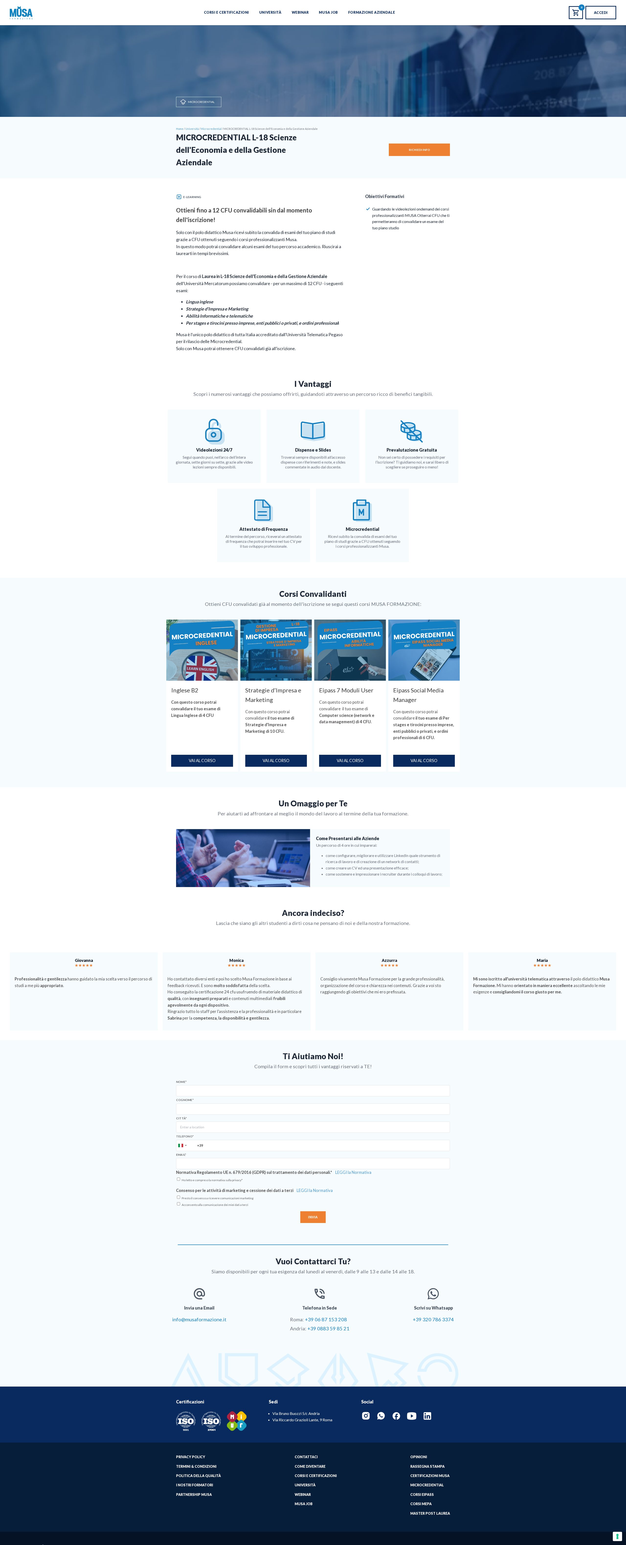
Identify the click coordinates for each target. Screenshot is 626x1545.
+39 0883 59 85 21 (328, 1328)
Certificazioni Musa (429, 1476)
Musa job (304, 1504)
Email (181, 1154)
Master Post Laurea (430, 1513)
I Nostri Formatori (194, 1485)
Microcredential (201, 102)
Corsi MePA (421, 1504)
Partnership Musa (194, 1494)
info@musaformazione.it (199, 1319)
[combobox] (182, 1145)
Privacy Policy (190, 1457)
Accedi (601, 13)
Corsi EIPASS (422, 1494)
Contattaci (306, 1457)
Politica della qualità (198, 1476)
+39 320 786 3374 (433, 1319)
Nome (181, 1082)
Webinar (300, 12)
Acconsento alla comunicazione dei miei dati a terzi (215, 1205)
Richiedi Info (419, 150)
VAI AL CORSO (202, 760)
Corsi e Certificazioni (226, 12)
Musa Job (328, 12)
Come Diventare (310, 1466)
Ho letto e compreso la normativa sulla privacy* (212, 1180)
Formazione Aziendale (371, 12)
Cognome (185, 1100)
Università (270, 12)
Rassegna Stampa (427, 1466)
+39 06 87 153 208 (326, 1319)
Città (181, 1118)
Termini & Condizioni (196, 1466)
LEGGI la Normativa (353, 1172)
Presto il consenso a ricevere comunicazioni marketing (217, 1198)
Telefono (185, 1136)
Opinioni (418, 1457)
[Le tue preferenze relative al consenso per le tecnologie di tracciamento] (617, 1536)
